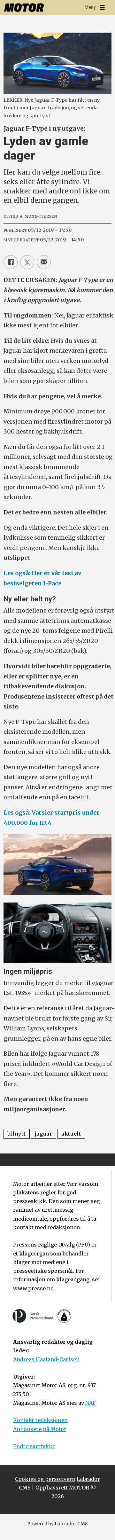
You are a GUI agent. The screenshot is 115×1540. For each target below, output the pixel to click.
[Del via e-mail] (44, 262)
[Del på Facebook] (11, 262)
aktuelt (71, 1133)
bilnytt (16, 1133)
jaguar (43, 1133)
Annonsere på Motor (39, 1429)
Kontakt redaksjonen (40, 1420)
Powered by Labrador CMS (57, 1524)
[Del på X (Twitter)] (27, 262)
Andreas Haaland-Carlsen (46, 1359)
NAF (90, 1403)
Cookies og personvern (45, 1479)
